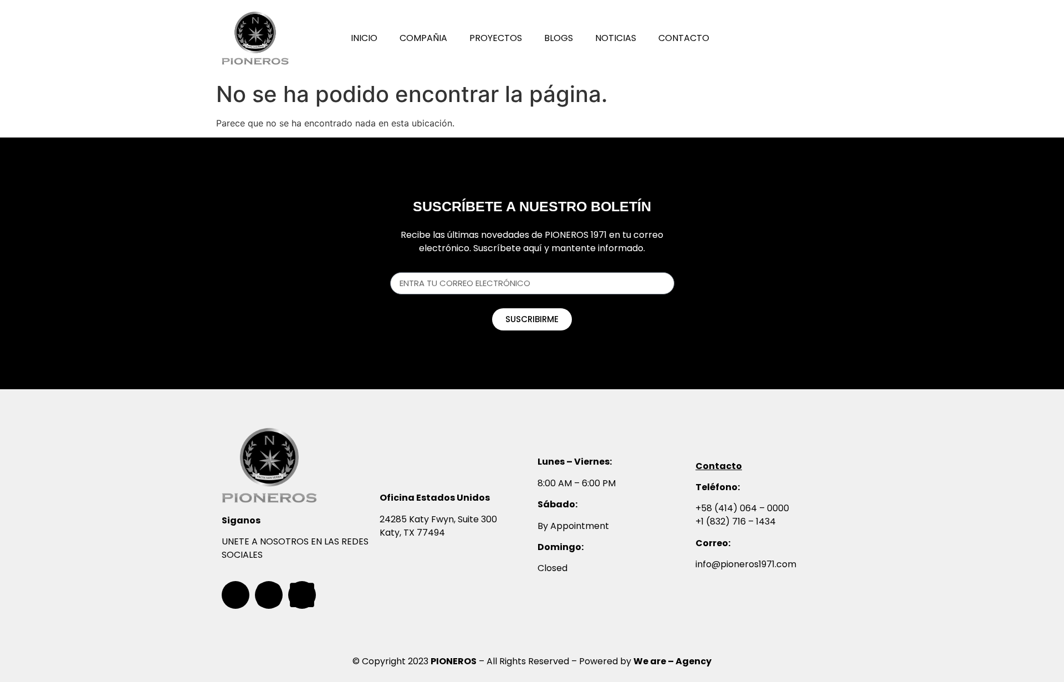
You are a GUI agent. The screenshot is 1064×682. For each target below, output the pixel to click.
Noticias (615, 38)
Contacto (683, 38)
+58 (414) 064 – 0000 (742, 508)
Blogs (558, 38)
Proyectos (495, 38)
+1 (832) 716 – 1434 (735, 521)
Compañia (423, 38)
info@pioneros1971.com (745, 564)
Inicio (364, 38)
